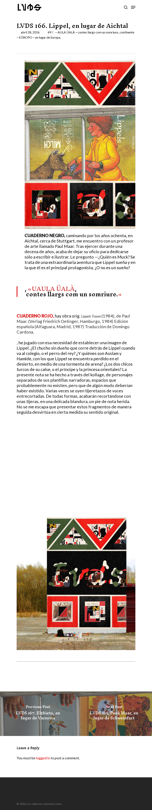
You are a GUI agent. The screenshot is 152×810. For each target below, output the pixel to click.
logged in (43, 758)
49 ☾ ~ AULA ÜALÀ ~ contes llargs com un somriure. (83, 32)
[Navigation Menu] (133, 7)
